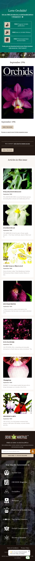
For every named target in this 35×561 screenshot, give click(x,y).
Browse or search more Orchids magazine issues (14, 132)
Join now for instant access (22, 143)
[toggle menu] (34, 55)
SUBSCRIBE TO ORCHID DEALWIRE (17, 455)
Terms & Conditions (12, 548)
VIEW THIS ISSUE (7, 127)
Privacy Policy (25, 548)
